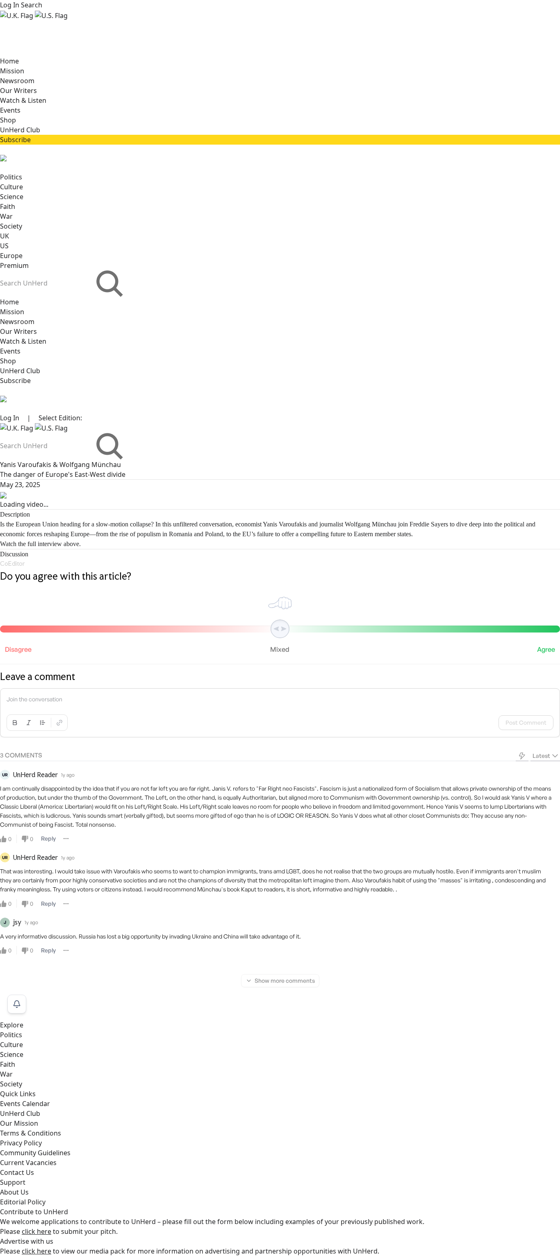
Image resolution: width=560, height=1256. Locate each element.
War (6, 216)
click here (36, 1231)
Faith (7, 206)
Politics (11, 176)
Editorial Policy (23, 1201)
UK (4, 235)
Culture (11, 186)
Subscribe (15, 139)
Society (11, 226)
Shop (8, 120)
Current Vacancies (28, 1162)
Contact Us (17, 1172)
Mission (12, 70)
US (4, 245)
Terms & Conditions (30, 1133)
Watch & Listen (23, 100)
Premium (14, 265)
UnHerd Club (20, 129)
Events (10, 110)
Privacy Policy (21, 1142)
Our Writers (18, 90)
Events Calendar (25, 1103)
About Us (14, 1192)
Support (12, 1182)
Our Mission (19, 1123)
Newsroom (17, 80)
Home (9, 61)
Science (11, 196)
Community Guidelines (35, 1152)
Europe (11, 255)
